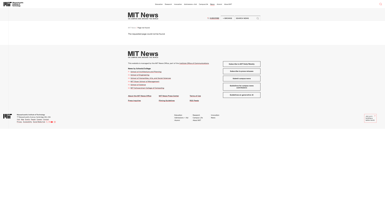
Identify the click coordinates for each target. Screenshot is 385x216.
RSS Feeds (194, 101)
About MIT (228, 4)
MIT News (132, 28)
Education (159, 4)
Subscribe (214, 18)
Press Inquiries (134, 101)
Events (27, 119)
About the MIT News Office (139, 96)
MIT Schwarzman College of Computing (147, 88)
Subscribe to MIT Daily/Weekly (242, 64)
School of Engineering (140, 75)
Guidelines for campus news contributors (242, 87)
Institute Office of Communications (194, 63)
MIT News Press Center (169, 96)
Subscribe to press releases (241, 71)
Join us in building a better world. (370, 118)
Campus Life (203, 4)
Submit (257, 18)
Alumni (219, 4)
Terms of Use (195, 96)
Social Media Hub (39, 122)
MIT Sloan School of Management (145, 81)
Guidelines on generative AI (242, 95)
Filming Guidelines (167, 101)
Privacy (19, 122)
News (212, 4)
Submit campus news (242, 79)
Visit (18, 119)
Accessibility (27, 122)
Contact (46, 119)
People (33, 119)
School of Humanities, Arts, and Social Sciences (151, 78)
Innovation (178, 4)
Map (22, 119)
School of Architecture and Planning (146, 72)
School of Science (138, 85)
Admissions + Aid (190, 4)
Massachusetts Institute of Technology (31, 115)
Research (168, 4)
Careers (39, 119)
